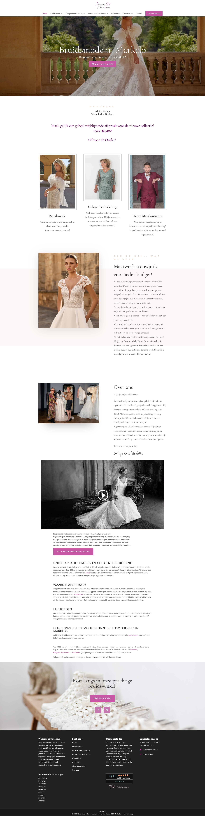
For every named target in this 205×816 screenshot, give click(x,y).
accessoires (78, 594)
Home (44, 14)
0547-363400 (148, 754)
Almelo (41, 792)
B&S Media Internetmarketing (122, 814)
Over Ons (126, 14)
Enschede (76, 652)
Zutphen (41, 798)
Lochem (41, 801)
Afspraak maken (154, 13)
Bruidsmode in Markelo (102, 49)
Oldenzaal (42, 789)
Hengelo (56, 652)
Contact (139, 14)
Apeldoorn (65, 652)
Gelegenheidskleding (74, 14)
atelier (88, 573)
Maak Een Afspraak (102, 698)
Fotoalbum (115, 14)
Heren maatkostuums (97, 14)
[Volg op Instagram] (107, 710)
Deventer (133, 650)
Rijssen (41, 795)
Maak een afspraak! (102, 64)
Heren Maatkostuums (148, 216)
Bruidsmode (55, 14)
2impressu (81, 814)
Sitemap (103, 811)
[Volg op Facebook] (98, 710)
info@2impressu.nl (150, 750)
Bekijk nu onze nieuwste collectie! (73, 551)
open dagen (133, 635)
